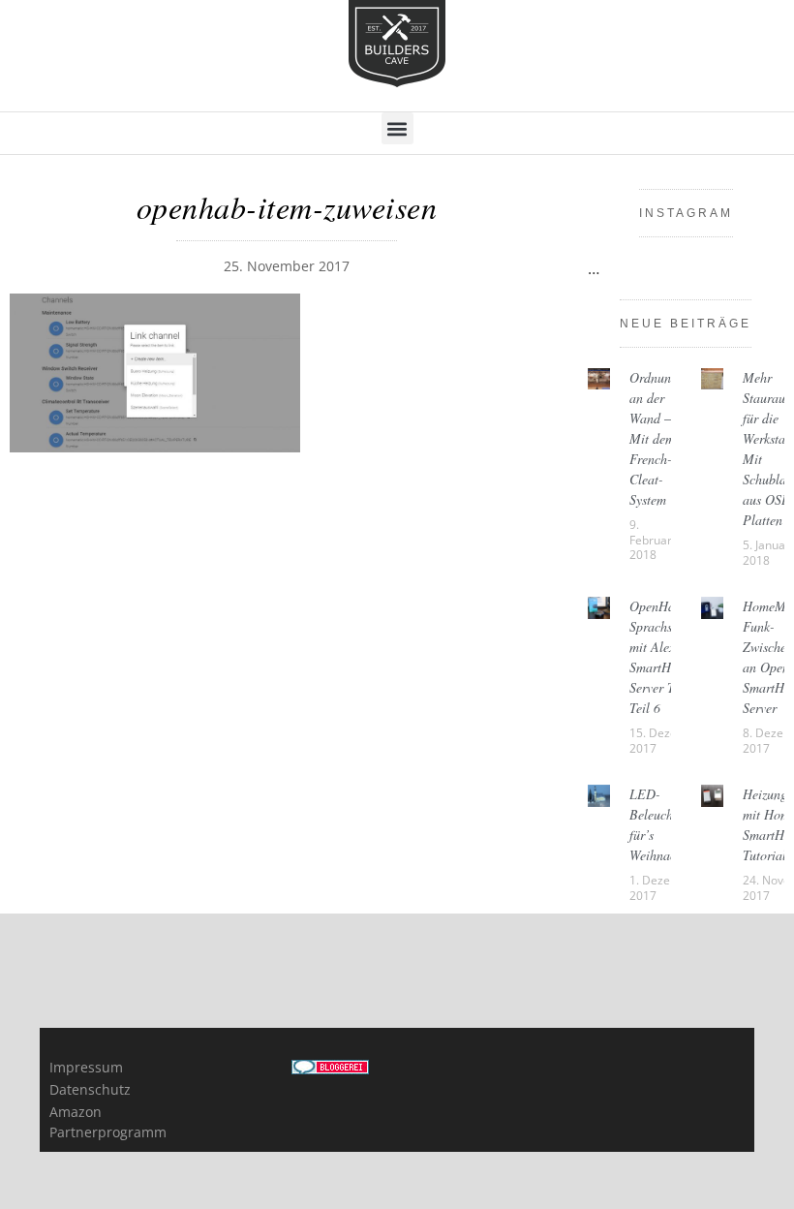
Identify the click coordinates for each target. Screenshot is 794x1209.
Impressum (86, 1067)
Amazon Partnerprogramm (94, 1121)
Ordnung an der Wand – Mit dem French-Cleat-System (653, 438)
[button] (397, 128)
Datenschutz (90, 1089)
